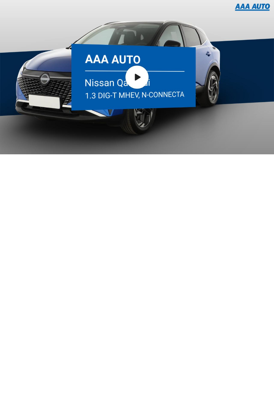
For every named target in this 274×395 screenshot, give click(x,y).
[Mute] (224, 145)
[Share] (248, 145)
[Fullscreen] (235, 145)
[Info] (260, 145)
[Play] (12, 145)
